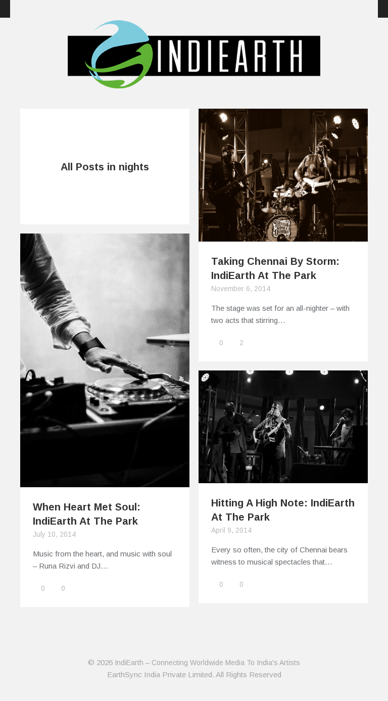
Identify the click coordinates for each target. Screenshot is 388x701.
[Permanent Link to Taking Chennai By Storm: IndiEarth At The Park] (283, 235)
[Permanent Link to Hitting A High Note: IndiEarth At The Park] (283, 477)
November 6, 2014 (240, 289)
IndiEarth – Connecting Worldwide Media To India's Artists (207, 663)
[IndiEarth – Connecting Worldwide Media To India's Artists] (194, 82)
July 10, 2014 (54, 534)
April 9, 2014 (231, 530)
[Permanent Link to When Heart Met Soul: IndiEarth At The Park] (104, 481)
